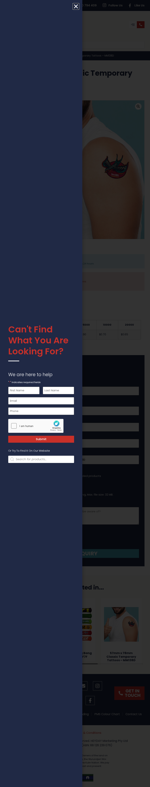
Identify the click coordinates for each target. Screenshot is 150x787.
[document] (75, 393)
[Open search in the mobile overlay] (41, 459)
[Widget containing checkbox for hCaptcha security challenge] (35, 426)
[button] (76, 6)
